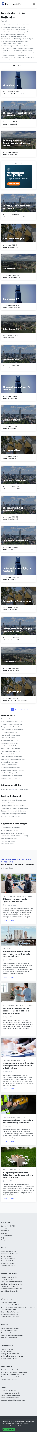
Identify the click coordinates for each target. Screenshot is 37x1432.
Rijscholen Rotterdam (8, 1252)
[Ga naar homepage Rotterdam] (12, 3)
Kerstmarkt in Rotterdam (10, 743)
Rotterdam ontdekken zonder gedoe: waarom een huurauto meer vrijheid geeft (16, 954)
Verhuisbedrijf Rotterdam (10, 1291)
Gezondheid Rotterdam (9, 1261)
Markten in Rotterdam (9, 838)
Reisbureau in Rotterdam (10, 754)
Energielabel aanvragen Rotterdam (13, 814)
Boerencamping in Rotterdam (11, 724)
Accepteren (8, 1429)
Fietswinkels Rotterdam (9, 1254)
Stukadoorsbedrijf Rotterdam (11, 1289)
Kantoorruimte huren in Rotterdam (13, 800)
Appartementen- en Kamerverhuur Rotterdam (17, 1307)
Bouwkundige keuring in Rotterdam (13, 811)
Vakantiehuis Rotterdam (9, 1314)
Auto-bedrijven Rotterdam (10, 1370)
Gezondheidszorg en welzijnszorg (18, 1005)
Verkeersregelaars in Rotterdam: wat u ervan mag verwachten (18, 1121)
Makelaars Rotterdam (9, 1337)
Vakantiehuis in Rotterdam (10, 767)
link (13, 789)
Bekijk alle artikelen (7, 868)
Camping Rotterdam (8, 1310)
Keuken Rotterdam (7, 1349)
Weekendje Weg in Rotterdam (11, 773)
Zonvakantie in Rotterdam (10, 778)
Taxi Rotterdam (6, 1256)
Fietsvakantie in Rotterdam (10, 735)
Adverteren (5, 1231)
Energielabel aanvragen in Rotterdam (14, 808)
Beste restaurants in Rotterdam (12, 833)
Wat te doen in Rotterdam (10, 828)
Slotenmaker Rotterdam (9, 1379)
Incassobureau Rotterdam (10, 1395)
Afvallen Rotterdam (8, 1263)
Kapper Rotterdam (8, 1258)
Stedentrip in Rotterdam (9, 762)
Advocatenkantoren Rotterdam (12, 1377)
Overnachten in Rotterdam (10, 751)
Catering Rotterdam (8, 1279)
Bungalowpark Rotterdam (10, 1317)
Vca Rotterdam (6, 1351)
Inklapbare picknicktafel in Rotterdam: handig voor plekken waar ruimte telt (18, 1175)
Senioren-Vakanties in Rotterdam (13, 759)
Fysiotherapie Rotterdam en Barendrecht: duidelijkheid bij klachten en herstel (16, 1010)
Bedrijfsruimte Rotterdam (10, 1398)
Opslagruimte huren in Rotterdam (13, 806)
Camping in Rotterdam (9, 732)
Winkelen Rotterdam (8, 1303)
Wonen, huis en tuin (11, 1169)
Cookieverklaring (7, 1235)
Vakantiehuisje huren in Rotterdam (13, 770)
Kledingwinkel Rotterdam (10, 1354)
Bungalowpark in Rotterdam (11, 727)
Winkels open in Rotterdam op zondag (14, 836)
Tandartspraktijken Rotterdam (12, 1284)
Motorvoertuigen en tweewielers (18, 896)
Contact (4, 1228)
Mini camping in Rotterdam (10, 749)
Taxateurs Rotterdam (8, 1333)
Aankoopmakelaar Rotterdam (11, 816)
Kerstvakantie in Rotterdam (11, 746)
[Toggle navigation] (34, 4)
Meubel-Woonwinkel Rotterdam (12, 1305)
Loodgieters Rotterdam (9, 1286)
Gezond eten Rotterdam (9, 1265)
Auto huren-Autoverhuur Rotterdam (14, 1372)
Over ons (4, 1233)
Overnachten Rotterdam (10, 1312)
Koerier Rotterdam (7, 803)
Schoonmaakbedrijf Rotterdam (12, 1335)
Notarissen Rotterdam (9, 1330)
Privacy (3, 1240)
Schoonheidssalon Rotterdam (11, 1282)
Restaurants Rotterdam (9, 1277)
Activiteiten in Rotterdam (10, 830)
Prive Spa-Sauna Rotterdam (11, 1393)
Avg (2, 1238)
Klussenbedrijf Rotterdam (10, 1328)
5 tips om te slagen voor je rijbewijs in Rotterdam (15, 900)
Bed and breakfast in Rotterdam (12, 722)
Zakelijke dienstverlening (14, 1060)
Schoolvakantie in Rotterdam (11, 757)
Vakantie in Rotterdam (9, 765)
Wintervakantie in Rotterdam (11, 776)
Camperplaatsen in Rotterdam (12, 730)
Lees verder (8, 920)
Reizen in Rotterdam (8, 719)
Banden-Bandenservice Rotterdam (13, 1375)
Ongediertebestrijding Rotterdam (13, 1400)
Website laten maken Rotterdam (12, 1356)
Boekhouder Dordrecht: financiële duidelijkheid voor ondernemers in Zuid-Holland (18, 1065)
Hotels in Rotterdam (8, 738)
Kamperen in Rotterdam (9, 740)
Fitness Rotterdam (7, 844)
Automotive (8, 948)
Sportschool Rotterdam (9, 1358)
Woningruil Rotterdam (9, 1391)
